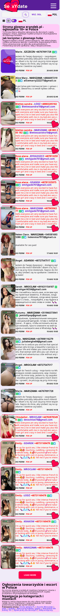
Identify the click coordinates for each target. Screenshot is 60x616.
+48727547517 (42, 260)
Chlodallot (21, 417)
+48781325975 (48, 182)
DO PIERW (19, 71)
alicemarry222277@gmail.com (35, 82)
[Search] (26, 14)
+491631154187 (45, 286)
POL (54, 14)
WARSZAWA (35, 78)
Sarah (18, 286)
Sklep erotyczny (46, 610)
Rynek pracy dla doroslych (25, 610)
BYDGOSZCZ (37, 156)
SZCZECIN (29, 51)
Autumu (20, 312)
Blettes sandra (23, 104)
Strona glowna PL (27, 607)
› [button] (12, 77)
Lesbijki (11, 608)
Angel (18, 260)
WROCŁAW (30, 286)
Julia (18, 338)
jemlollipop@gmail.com (33, 315)
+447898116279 (44, 338)
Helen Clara (22, 234)
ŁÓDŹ (37, 104)
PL (24, 20)
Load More (30, 575)
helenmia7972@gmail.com (35, 238)
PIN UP (29, 71)
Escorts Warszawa (45, 607)
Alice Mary (21, 78)
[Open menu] (53, 6)
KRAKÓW (29, 521)
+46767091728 (43, 51)
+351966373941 (49, 312)
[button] (4, 21)
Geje (4, 608)
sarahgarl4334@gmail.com (30, 289)
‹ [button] (4, 77)
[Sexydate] (14, 4)
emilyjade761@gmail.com (40, 158)
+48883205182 (49, 104)
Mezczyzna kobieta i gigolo (28, 608)
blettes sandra (23, 130)
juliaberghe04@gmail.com (37, 341)
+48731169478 (42, 443)
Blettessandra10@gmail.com (38, 106)
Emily (18, 443)
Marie (18, 51)
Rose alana (21, 156)
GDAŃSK (35, 182)
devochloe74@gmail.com (38, 419)
